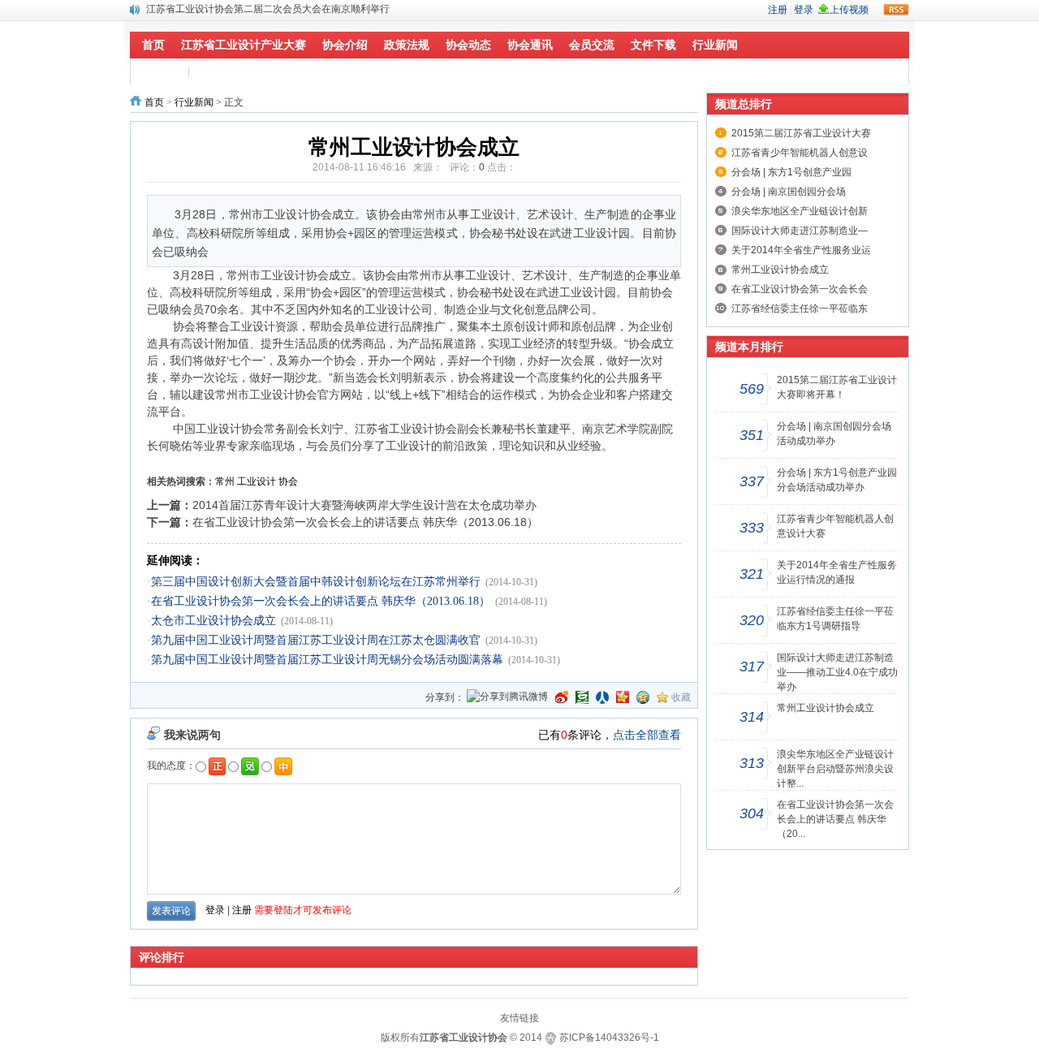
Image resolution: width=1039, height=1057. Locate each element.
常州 (225, 481)
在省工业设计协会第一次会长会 (799, 289)
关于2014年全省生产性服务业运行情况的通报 (837, 572)
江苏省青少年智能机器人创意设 (799, 152)
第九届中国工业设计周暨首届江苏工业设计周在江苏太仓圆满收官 (316, 640)
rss (896, 9)
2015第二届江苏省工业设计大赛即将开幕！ (837, 387)
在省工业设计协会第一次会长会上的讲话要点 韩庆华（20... (835, 819)
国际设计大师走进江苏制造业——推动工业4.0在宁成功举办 (837, 672)
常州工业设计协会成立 (780, 269)
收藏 (681, 697)
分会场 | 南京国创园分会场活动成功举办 (834, 434)
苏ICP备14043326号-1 (609, 1037)
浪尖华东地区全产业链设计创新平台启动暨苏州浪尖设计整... (835, 769)
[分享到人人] (602, 697)
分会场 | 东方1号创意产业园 (791, 172)
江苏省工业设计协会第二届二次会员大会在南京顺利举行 (268, 5)
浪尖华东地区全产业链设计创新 (799, 211)
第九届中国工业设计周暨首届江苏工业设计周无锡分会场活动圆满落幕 (327, 660)
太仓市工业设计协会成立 (213, 621)
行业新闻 (194, 102)
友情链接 (519, 1018)
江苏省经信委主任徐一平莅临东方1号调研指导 (835, 619)
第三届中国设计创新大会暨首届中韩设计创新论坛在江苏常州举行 (316, 582)
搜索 (204, 71)
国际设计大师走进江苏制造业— (799, 230)
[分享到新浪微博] (561, 697)
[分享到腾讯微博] (507, 697)
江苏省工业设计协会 (463, 1037)
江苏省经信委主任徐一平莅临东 (799, 308)
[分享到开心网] (622, 697)
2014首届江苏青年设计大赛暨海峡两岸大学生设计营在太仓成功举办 (364, 504)
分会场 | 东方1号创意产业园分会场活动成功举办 (837, 480)
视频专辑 (163, 71)
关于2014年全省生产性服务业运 (801, 250)
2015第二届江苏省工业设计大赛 (801, 133)
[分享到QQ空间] (642, 697)
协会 (288, 481)
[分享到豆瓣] (582, 697)
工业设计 (256, 481)
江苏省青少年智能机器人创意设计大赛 (835, 526)
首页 (154, 102)
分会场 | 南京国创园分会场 (788, 191)
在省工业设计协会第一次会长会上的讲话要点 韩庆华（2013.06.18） (365, 522)
